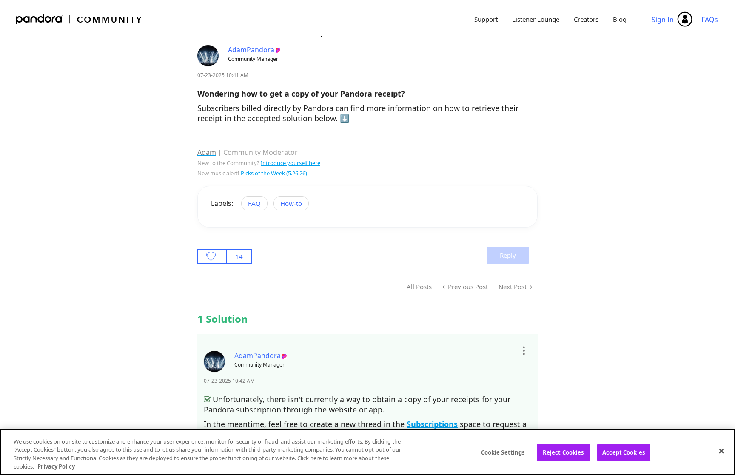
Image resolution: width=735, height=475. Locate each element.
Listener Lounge (535, 19)
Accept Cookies (623, 452)
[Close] (721, 450)
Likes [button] (212, 256)
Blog (620, 19)
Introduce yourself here (290, 163)
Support (486, 19)
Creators (586, 19)
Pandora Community (79, 19)
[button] (523, 350)
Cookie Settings (503, 452)
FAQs (709, 19)
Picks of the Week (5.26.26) (274, 173)
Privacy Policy (56, 466)
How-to (291, 203)
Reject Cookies (563, 452)
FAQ (254, 203)
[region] (367, 452)
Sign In (663, 19)
